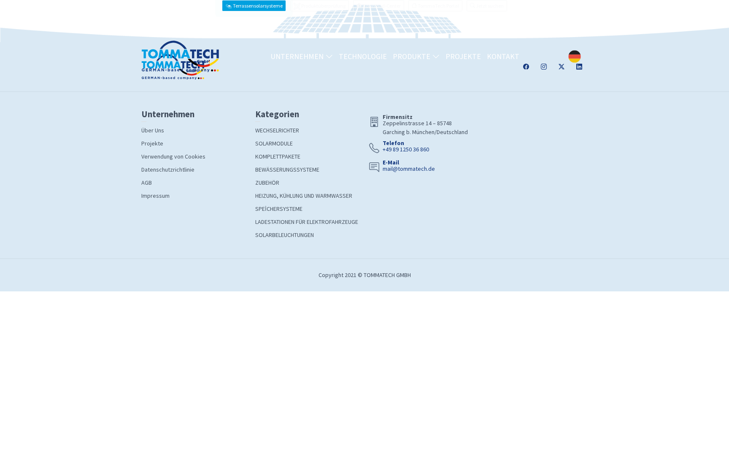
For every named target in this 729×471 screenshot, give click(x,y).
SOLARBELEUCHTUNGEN (284, 235)
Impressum (155, 195)
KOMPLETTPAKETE (277, 156)
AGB (146, 182)
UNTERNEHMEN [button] (297, 56)
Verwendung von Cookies (173, 156)
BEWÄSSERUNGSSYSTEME (287, 169)
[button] (487, 5)
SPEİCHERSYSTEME (278, 209)
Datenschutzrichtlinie (167, 169)
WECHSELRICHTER (277, 130)
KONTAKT (503, 56)
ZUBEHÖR (267, 182)
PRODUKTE (412, 56)
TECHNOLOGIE (363, 56)
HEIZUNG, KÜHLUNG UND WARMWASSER (303, 195)
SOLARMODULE (274, 143)
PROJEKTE (463, 56)
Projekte (152, 143)
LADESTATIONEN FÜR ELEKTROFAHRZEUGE (306, 222)
